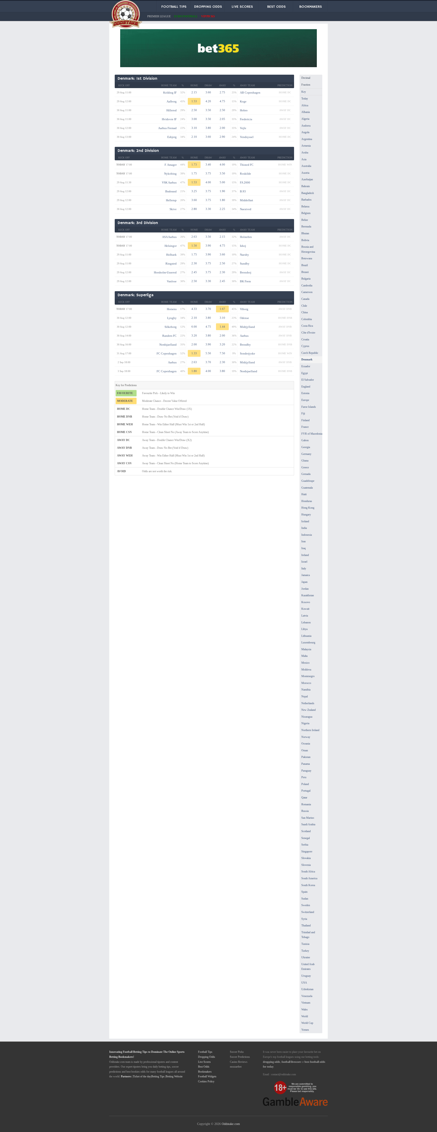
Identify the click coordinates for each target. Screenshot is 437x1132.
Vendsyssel (247, 137)
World (304, 1016)
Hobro (244, 110)
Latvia (304, 615)
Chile (304, 305)
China (304, 312)
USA (304, 982)
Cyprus (305, 346)
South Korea (308, 885)
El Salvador (307, 379)
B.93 (243, 191)
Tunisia (305, 944)
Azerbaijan (307, 179)
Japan (304, 582)
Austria (305, 172)
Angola (305, 132)
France (305, 426)
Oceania (305, 743)
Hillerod (171, 110)
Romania (306, 804)
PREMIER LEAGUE (159, 16)
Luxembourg (308, 642)
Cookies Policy (206, 1081)
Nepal (304, 696)
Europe (305, 400)
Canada (305, 299)
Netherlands (307, 703)
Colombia (306, 319)
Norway (305, 737)
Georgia (305, 447)
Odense (244, 318)
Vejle (243, 128)
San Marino (307, 817)
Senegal (305, 838)
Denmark (307, 359)
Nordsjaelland (168, 344)
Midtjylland (247, 327)
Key (303, 91)
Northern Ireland (310, 730)
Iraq (303, 548)
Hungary (306, 514)
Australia (306, 166)
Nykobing (170, 173)
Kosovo (305, 602)
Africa (304, 105)
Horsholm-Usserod (165, 272)
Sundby (244, 263)
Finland (305, 420)
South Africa (308, 871)
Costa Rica (307, 325)
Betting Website (174, 1076)
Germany (306, 454)
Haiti (304, 494)
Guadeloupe (307, 480)
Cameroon (307, 292)
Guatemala (307, 487)
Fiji (303, 413)
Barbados (306, 199)
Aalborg (172, 101)
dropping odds (271, 1061)
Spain (304, 891)
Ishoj (243, 245)
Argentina (306, 139)
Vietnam (305, 1002)
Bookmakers (205, 1071)
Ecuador (305, 366)
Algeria (305, 118)
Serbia (304, 844)
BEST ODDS (276, 7)
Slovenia (306, 865)
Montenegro (308, 676)
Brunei (305, 272)
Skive (173, 209)
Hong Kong (307, 507)
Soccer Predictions (240, 1056)
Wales (304, 1009)
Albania (305, 112)
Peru (303, 777)
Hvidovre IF (169, 119)
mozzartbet (235, 1066)
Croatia (305, 339)
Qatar (304, 797)
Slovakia (306, 858)
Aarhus (244, 335)
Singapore (306, 851)
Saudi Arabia (308, 824)
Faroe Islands (308, 406)
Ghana (304, 460)
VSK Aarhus (169, 182)
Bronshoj (245, 272)
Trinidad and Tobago (308, 935)
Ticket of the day (142, 1076)
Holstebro (246, 237)
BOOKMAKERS (310, 7)
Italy (303, 568)
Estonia (305, 393)
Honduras (306, 501)
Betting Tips (158, 1076)
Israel (304, 561)
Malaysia (306, 649)
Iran (303, 541)
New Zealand (308, 709)
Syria (304, 918)
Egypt (304, 373)
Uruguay (306, 975)
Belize (304, 220)
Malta (304, 656)
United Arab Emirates (308, 967)
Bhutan (305, 233)
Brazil (304, 265)
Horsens (172, 309)
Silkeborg (171, 327)
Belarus (305, 206)
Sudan (304, 898)
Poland (305, 784)
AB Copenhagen (250, 92)
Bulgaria (305, 278)
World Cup (307, 1023)
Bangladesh (307, 193)
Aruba (304, 152)
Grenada (305, 474)
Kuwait (305, 608)
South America (309, 878)
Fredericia (246, 119)
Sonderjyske (247, 353)
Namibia (305, 689)
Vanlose (172, 281)
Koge (243, 101)
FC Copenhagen (167, 353)
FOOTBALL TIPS (173, 7)
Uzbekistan (307, 989)
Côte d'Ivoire (308, 332)
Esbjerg (172, 137)
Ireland (305, 555)
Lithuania (306, 635)
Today (304, 98)
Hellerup (171, 200)
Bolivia (305, 240)
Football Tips (205, 1051)
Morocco (306, 683)
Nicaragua (306, 716)
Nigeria (305, 723)
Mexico (305, 662)
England (305, 386)
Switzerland (307, 912)
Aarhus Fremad (167, 128)
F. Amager (171, 164)
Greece (305, 467)
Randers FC (169, 335)
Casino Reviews (238, 1061)
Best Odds (203, 1066)
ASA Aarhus (169, 237)
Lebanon (306, 622)
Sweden (305, 905)
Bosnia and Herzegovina (308, 249)
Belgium (305, 213)
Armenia (306, 145)
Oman (304, 750)
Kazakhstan (307, 595)
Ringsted (171, 263)
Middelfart (246, 200)
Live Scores (204, 1061)
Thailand (306, 925)
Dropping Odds (206, 1056)
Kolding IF (170, 92)
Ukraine (305, 957)
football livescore (291, 1061)
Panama (305, 763)
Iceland (305, 521)
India (304, 528)
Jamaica (305, 575)
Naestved (245, 209)
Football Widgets (207, 1076)
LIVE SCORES (242, 7)
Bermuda (306, 226)
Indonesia (306, 534)
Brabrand (171, 191)
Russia (305, 811)
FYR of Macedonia (311, 433)
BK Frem (245, 281)
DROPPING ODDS (208, 7)
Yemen (305, 1029)
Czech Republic (309, 352)
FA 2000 (245, 182)
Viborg (244, 309)
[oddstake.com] (125, 15)
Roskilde (245, 173)
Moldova (306, 669)
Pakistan (305, 757)
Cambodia (306, 285)
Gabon (305, 440)
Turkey (305, 950)
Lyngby (172, 318)
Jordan (305, 588)
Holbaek (171, 254)
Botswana (306, 258)
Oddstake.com (231, 1124)
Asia (303, 159)
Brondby (245, 344)
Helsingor (171, 245)
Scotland (306, 831)
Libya (304, 629)
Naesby (244, 254)
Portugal (305, 790)
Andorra (305, 125)
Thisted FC (247, 164)
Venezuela (306, 996)
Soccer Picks (237, 1051)
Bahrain (305, 186)
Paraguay (306, 770)
